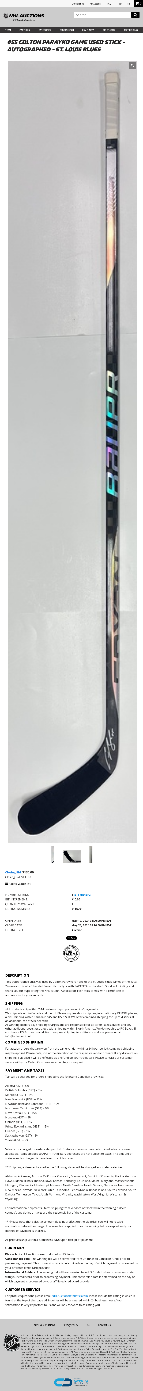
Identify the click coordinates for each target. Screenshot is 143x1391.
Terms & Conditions (43, 1325)
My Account (95, 3)
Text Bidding (131, 30)
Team (8, 30)
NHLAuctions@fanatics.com (70, 1296)
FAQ (109, 3)
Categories (45, 30)
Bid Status (109, 30)
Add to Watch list (19, 884)
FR (128, 3)
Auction (77, 930)
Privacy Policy (70, 1325)
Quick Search (67, 30)
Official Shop (78, 3)
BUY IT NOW (88, 30)
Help (119, 3)
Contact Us (104, 1325)
